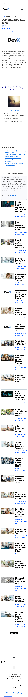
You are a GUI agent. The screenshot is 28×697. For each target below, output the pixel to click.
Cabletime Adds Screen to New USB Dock (20, 378)
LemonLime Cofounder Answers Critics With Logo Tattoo (19, 513)
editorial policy (13, 196)
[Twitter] (4, 662)
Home (3, 16)
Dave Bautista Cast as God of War (20, 531)
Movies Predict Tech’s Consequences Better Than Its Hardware (21, 294)
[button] (22, 9)
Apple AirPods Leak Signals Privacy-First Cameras (20, 277)
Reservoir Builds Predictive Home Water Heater (20, 225)
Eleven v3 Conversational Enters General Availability (21, 495)
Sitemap (8, 693)
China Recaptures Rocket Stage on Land (20, 429)
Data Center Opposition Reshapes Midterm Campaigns (19, 359)
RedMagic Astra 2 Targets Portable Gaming (21, 413)
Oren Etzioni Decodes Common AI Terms (19, 479)
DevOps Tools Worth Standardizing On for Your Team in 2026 (20, 395)
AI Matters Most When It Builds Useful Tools (20, 327)
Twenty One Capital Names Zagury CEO (20, 343)
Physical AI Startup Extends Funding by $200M (19, 462)
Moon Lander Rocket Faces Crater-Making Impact (21, 581)
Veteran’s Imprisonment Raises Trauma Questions (20, 564)
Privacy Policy (17, 693)
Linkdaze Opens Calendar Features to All (20, 311)
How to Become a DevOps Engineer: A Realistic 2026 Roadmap (20, 206)
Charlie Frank (14, 110)
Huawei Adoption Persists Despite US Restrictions (19, 244)
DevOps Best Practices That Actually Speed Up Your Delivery (21, 547)
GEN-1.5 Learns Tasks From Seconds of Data (20, 261)
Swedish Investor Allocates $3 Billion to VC (20, 599)
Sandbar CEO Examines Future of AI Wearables (20, 445)
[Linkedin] (1, 662)
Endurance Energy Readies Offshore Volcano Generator (19, 617)
